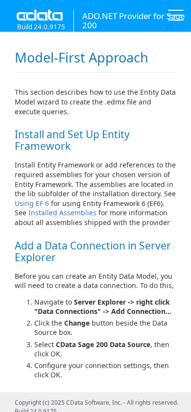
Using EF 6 (32, 203)
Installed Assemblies (62, 212)
